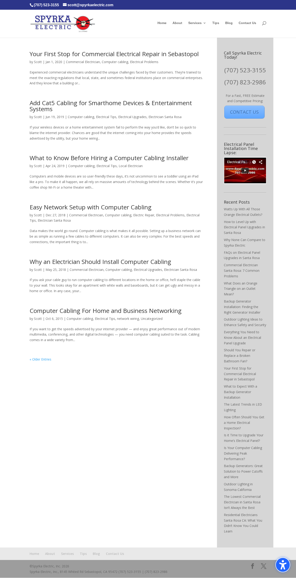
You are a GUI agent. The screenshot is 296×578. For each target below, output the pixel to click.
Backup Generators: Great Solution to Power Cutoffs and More (243, 471)
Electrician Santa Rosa (165, 117)
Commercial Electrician (83, 62)
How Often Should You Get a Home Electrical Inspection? (244, 422)
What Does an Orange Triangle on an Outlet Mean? (240, 289)
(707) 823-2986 (245, 82)
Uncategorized (152, 318)
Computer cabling (115, 62)
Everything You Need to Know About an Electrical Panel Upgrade (242, 337)
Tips (215, 23)
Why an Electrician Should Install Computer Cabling (100, 261)
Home (161, 23)
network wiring (128, 318)
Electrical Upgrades (132, 117)
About (177, 23)
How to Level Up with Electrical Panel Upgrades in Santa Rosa (244, 227)
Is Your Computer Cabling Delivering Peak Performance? (243, 453)
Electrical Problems (144, 62)
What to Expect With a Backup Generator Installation (240, 392)
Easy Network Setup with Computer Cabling (90, 207)
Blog (229, 23)
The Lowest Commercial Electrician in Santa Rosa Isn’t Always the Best (242, 502)
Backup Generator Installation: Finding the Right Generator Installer (242, 307)
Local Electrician (131, 166)
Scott (38, 62)
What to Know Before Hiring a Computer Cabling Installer (109, 158)
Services (195, 23)
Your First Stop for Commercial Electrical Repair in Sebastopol (114, 54)
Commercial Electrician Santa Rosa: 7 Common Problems (241, 270)
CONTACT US (244, 112)
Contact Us (247, 23)
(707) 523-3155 (245, 70)
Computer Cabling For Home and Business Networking (106, 310)
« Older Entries (40, 359)
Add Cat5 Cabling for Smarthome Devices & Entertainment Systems (111, 106)
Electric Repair (143, 215)
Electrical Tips (106, 117)
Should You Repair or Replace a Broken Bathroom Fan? (239, 355)
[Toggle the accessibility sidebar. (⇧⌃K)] (282, 564)
